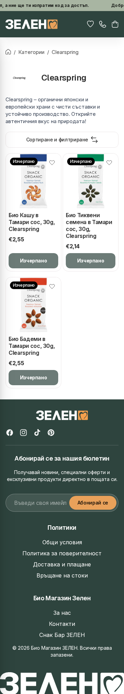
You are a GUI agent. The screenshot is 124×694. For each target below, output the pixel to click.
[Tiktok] (37, 432)
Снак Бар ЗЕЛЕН (62, 634)
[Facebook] (10, 432)
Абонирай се (93, 503)
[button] (115, 24)
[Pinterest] (51, 432)
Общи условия (62, 542)
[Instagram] (23, 432)
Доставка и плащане (62, 564)
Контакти (62, 623)
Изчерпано (33, 260)
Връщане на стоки (62, 575)
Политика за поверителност (62, 553)
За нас (62, 612)
